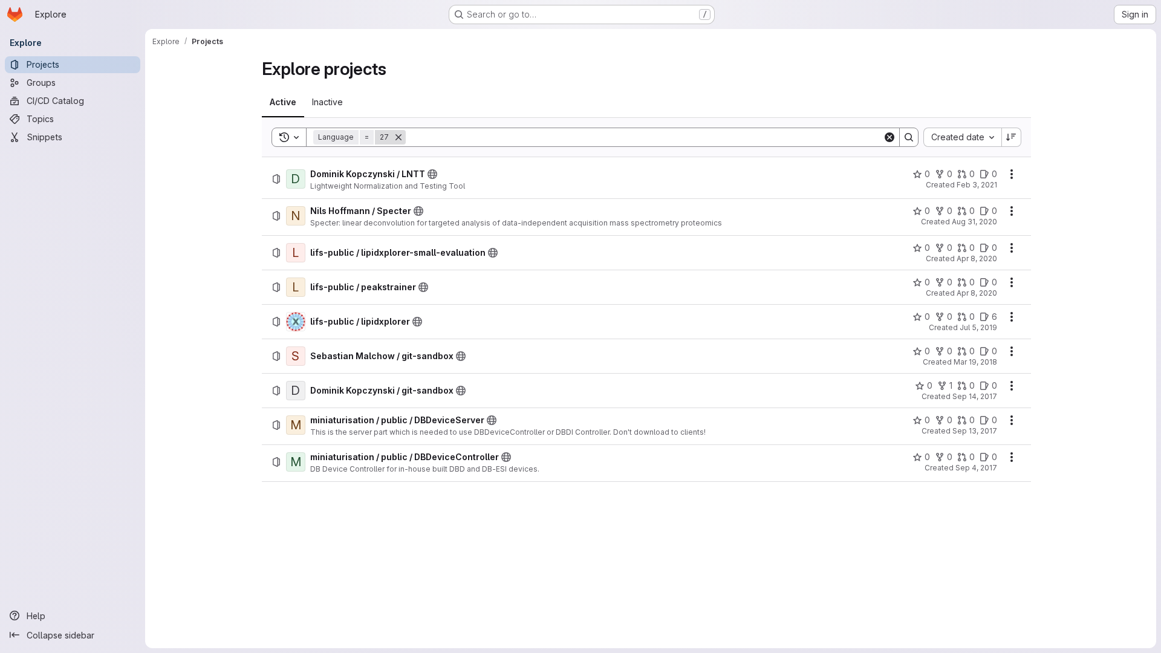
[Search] (909, 137)
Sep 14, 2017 (974, 396)
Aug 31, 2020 (974, 221)
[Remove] (398, 137)
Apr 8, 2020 (977, 258)
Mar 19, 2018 (975, 361)
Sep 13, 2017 (974, 430)
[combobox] (962, 137)
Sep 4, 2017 (976, 467)
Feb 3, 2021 (977, 184)
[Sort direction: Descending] (1011, 137)
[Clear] (889, 137)
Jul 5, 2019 (978, 327)
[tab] (283, 102)
